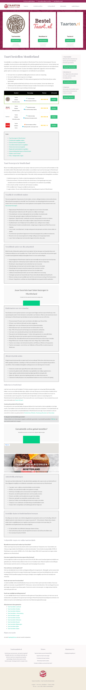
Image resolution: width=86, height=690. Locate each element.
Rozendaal (51, 413)
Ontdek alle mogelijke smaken (16, 140)
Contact (33, 684)
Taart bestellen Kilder (13, 626)
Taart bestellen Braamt (14, 622)
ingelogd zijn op (12, 637)
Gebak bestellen (37, 6)
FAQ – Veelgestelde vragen (16, 155)
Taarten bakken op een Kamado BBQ (43, 653)
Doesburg (38, 413)
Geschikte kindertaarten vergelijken (18, 144)
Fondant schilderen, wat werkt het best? (43, 663)
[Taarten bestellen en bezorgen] (12, 6)
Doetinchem (27, 413)
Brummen (44, 413)
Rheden (33, 413)
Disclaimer (44, 684)
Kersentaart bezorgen (11, 205)
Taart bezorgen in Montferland (17, 138)
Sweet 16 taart (19, 400)
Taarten (26, 6)
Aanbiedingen (75, 6)
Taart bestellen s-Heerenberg (15, 613)
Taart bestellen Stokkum (14, 611)
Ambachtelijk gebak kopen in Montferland (20, 151)
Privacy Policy (51, 684)
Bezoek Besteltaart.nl (69, 82)
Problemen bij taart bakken (43, 658)
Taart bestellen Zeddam (14, 609)
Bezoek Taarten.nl (68, 97)
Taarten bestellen (36, 681)
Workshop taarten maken (43, 660)
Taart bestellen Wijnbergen (15, 624)
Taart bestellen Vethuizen (14, 620)
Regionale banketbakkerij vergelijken (18, 149)
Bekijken (54, 99)
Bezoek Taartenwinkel (69, 67)
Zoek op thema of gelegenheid (17, 142)
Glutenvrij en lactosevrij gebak (17, 147)
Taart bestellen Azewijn (14, 617)
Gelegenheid (51, 6)
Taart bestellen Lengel (13, 615)
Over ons (39, 684)
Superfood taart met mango (43, 655)
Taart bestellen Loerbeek (14, 606)
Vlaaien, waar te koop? (15, 153)
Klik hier (53, 419)
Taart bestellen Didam (13, 628)
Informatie (63, 6)
